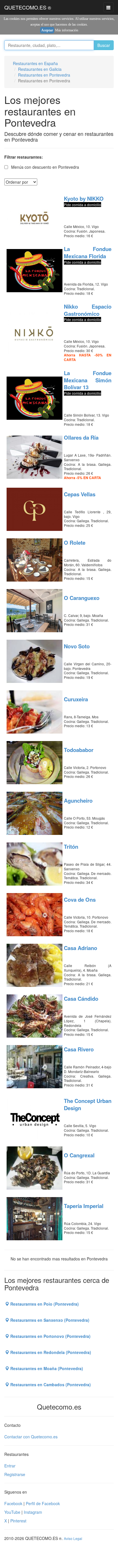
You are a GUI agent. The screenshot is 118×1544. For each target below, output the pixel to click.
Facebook (13, 1503)
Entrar (9, 1466)
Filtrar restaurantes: (23, 157)
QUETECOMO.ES (27, 7)
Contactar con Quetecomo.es (31, 1436)
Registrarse (14, 1474)
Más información (66, 30)
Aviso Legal (73, 1538)
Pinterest (18, 1521)
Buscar (103, 45)
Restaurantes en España (35, 63)
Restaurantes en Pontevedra (44, 75)
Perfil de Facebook (43, 1503)
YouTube (12, 1512)
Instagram (33, 1512)
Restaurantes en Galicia (40, 69)
